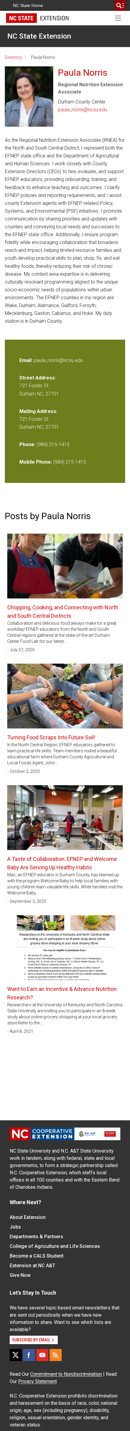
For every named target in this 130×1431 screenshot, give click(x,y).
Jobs (15, 1227)
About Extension (28, 1217)
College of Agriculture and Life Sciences (55, 1246)
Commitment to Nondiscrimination (66, 1374)
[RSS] (56, 1355)
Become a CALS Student (36, 1256)
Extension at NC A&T (32, 1265)
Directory (13, 57)
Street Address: (37, 378)
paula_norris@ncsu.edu (82, 110)
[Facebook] (29, 1355)
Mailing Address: (38, 411)
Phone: (27, 444)
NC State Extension (39, 36)
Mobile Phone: (35, 462)
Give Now (20, 1275)
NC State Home (28, 5)
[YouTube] (42, 1355)
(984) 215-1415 (53, 444)
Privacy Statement (37, 1381)
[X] (16, 1355)
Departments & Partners (36, 1236)
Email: (26, 360)
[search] (120, 5)
